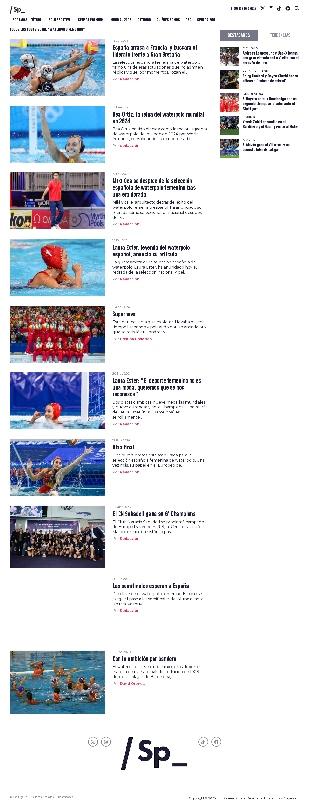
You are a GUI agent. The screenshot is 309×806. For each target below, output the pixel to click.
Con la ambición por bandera (144, 659)
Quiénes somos (168, 19)
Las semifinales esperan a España (150, 586)
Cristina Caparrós (136, 339)
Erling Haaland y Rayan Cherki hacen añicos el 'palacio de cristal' (270, 78)
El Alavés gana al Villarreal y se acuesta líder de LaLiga (266, 147)
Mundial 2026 (121, 19)
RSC (188, 19)
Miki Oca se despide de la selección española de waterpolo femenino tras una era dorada (154, 188)
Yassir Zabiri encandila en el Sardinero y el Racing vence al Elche (270, 124)
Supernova (123, 314)
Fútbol (35, 19)
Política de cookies (43, 797)
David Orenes (132, 684)
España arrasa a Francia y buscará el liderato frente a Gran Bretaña (154, 51)
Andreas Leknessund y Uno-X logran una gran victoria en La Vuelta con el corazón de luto (270, 58)
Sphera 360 (206, 19)
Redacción (130, 79)
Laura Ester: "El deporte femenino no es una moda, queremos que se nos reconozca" (156, 388)
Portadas (20, 19)
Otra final (123, 447)
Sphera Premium (90, 19)
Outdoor (144, 19)
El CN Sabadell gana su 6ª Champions (153, 514)
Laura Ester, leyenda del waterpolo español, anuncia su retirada (151, 251)
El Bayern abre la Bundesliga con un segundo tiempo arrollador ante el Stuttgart (270, 104)
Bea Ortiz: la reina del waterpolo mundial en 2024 (158, 118)
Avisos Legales (18, 797)
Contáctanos (65, 797)
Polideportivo (60, 19)
